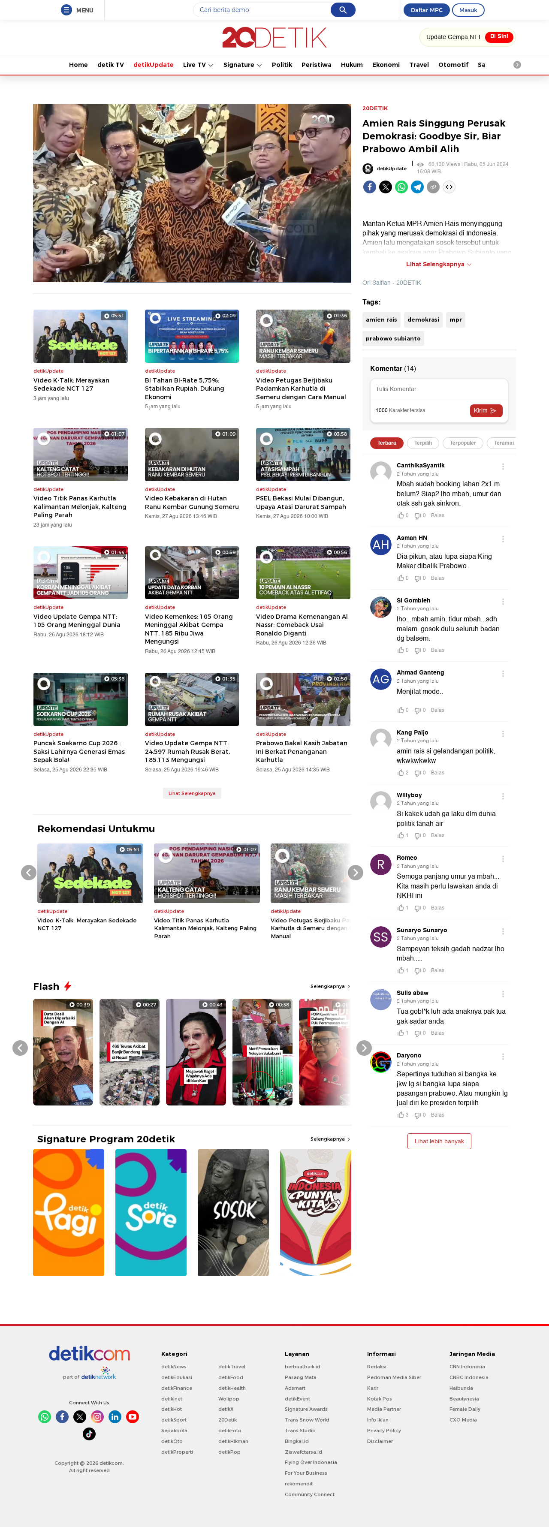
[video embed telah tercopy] (449, 187)
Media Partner (384, 1409)
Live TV (195, 64)
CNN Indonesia (467, 1367)
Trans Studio (300, 1431)
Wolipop (228, 1399)
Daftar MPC (427, 9)
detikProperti (177, 1452)
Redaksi (376, 1367)
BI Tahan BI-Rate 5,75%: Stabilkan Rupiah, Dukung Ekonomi (184, 389)
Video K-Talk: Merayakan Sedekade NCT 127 (71, 384)
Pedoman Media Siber (394, 1377)
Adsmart (295, 1388)
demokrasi (423, 319)
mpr (455, 319)
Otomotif (453, 64)
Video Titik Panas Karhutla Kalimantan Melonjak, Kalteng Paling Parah (80, 506)
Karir (372, 1388)
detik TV (110, 64)
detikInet (171, 1399)
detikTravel (231, 1367)
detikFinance (176, 1388)
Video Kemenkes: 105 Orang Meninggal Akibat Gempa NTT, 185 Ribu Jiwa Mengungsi (189, 629)
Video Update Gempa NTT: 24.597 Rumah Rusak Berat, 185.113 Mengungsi (187, 751)
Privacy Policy (384, 1431)
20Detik (227, 1420)
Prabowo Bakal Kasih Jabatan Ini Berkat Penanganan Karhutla (301, 751)
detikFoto (229, 1431)
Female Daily (464, 1409)
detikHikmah (233, 1441)
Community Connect (310, 1494)
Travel (419, 64)
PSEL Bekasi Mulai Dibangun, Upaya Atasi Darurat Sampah (301, 502)
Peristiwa (317, 64)
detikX (226, 1409)
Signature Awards (306, 1409)
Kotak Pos (379, 1399)
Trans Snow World (307, 1420)
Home (78, 64)
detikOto (172, 1441)
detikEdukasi (176, 1377)
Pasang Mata (301, 1377)
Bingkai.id (297, 1441)
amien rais (381, 319)
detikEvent (297, 1399)
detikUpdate (153, 64)
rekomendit (299, 1484)
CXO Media (463, 1420)
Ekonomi (386, 64)
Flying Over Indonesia (311, 1462)
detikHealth (232, 1388)
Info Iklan (378, 1420)
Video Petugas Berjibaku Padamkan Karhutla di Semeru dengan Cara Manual (301, 389)
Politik (282, 64)
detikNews (174, 1367)
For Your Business (306, 1473)
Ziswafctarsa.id (303, 1452)
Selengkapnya (328, 986)
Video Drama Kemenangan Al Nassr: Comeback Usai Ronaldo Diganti (302, 625)
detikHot (171, 1409)
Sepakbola (174, 1431)
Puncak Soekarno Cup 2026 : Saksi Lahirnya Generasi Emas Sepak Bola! (79, 751)
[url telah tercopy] (433, 187)
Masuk (468, 9)
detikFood (230, 1377)
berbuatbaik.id (302, 1367)
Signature (239, 64)
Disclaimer (380, 1441)
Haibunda (461, 1388)
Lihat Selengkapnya (192, 793)
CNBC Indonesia (469, 1377)
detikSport (174, 1420)
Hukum (352, 64)
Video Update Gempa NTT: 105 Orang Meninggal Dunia (77, 621)
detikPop (229, 1452)
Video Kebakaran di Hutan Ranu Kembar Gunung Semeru (192, 502)
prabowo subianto (393, 338)
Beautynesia (464, 1399)
